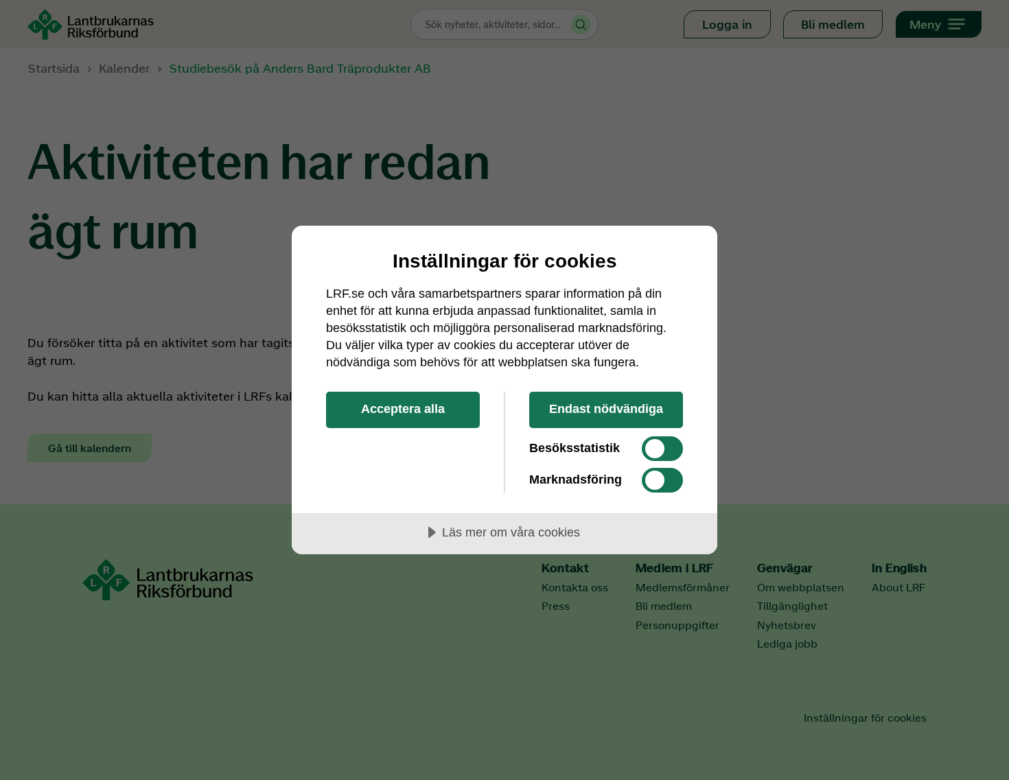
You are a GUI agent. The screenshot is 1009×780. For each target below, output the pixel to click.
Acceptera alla (403, 409)
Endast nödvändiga (606, 409)
